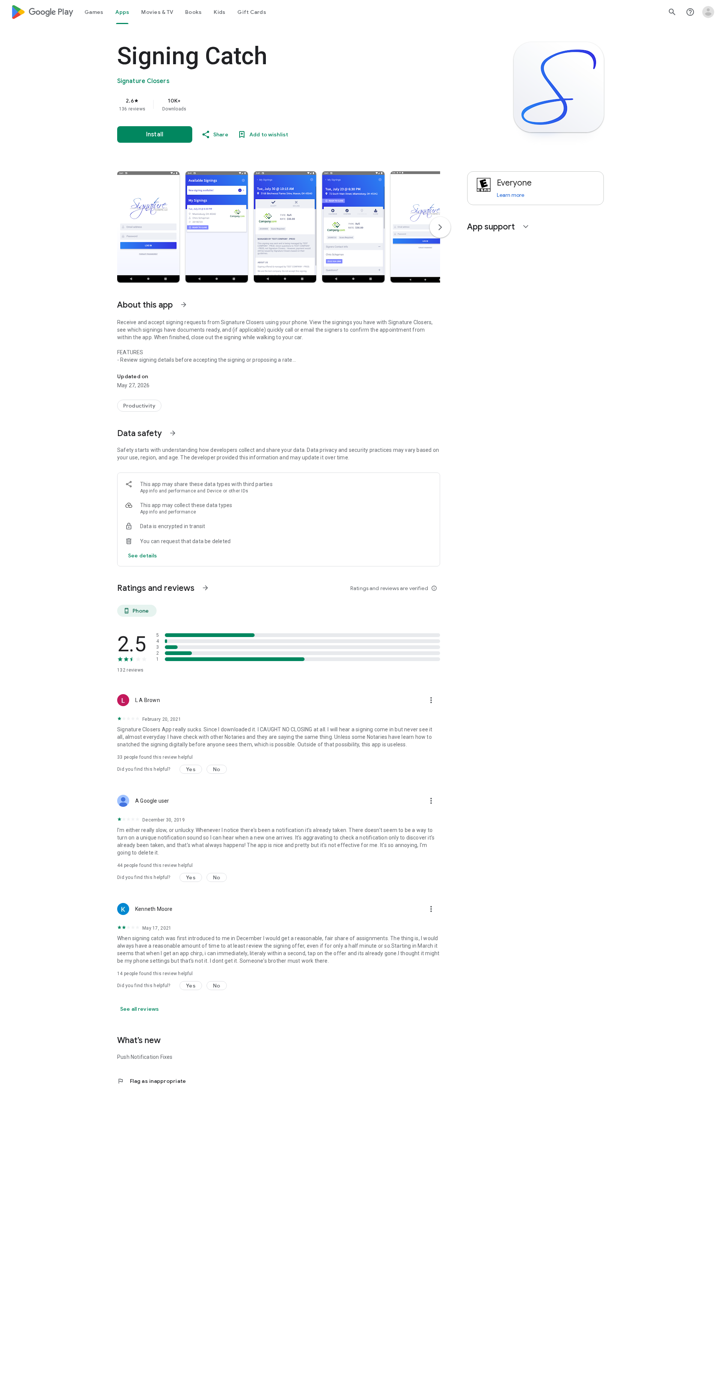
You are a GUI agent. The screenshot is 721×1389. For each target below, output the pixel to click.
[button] (148, 226)
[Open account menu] (708, 12)
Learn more (510, 195)
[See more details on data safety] (142, 556)
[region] (267, 104)
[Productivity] (139, 405)
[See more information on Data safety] (173, 433)
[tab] (93, 12)
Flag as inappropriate (151, 1081)
